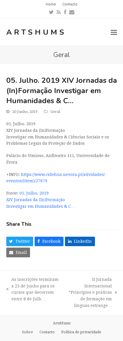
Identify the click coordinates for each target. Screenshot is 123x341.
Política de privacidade (81, 332)
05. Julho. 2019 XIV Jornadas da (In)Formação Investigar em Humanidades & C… (40, 200)
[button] (114, 32)
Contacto (47, 332)
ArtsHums (36, 32)
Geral (55, 111)
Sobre (27, 332)
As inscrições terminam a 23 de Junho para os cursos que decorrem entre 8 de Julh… (32, 289)
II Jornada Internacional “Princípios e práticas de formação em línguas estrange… (88, 292)
